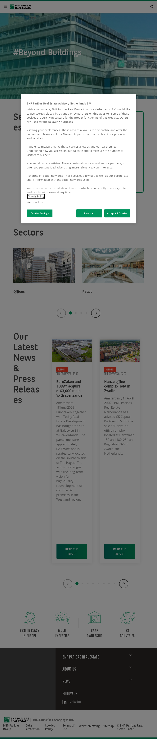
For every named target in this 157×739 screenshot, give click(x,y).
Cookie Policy (36, 196)
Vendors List (35, 202)
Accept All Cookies (117, 213)
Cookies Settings (40, 213)
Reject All (89, 213)
